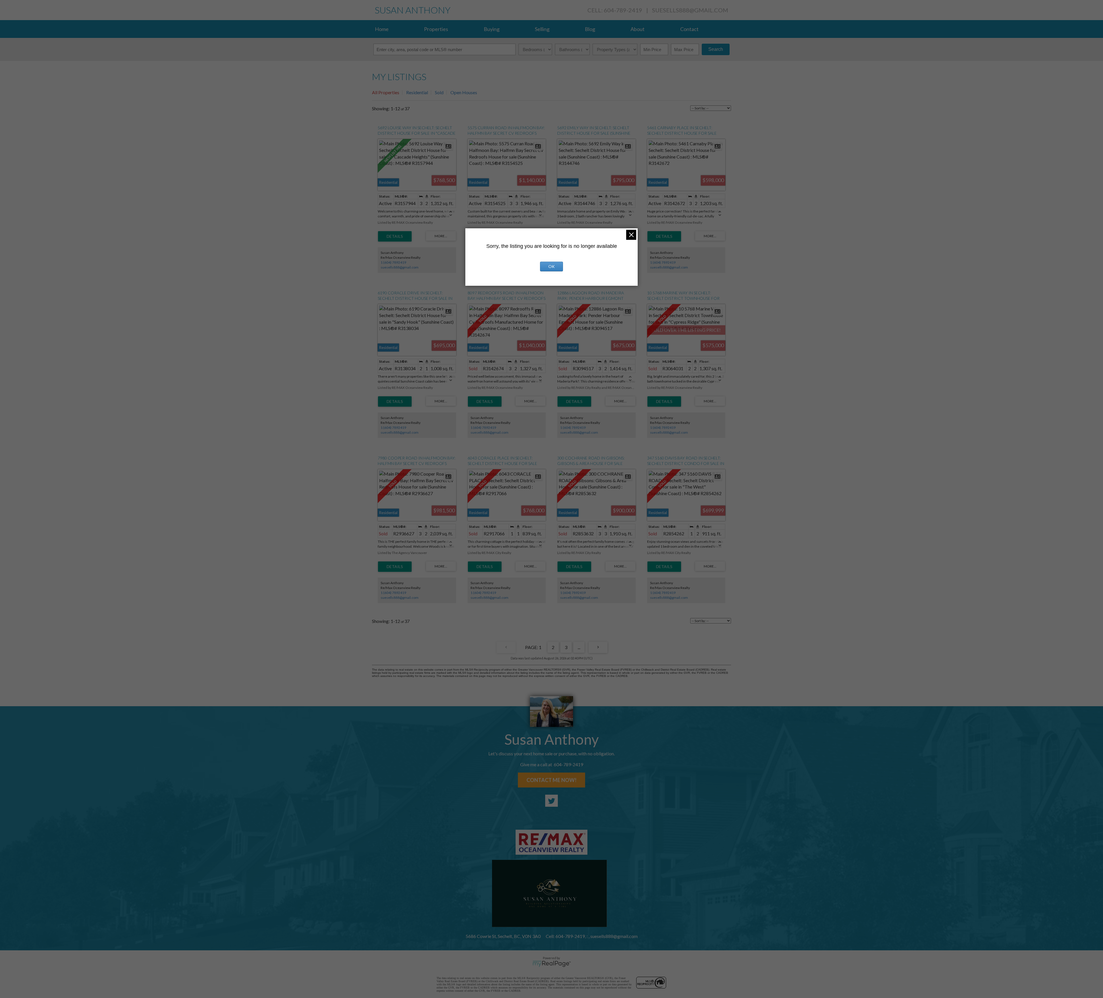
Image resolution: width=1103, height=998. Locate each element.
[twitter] (551, 801)
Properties (436, 29)
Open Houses (463, 92)
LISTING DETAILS (395, 236)
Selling (542, 29)
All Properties (385, 92)
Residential (417, 92)
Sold (439, 92)
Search (715, 49)
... (579, 647)
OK (551, 266)
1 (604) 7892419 (393, 262)
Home (382, 29)
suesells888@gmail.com (690, 10)
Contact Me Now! (551, 780)
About (637, 29)
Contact (689, 29)
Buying (492, 29)
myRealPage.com (551, 964)
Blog (590, 29)
